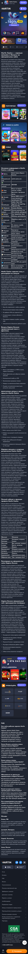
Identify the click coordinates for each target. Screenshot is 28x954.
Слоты (12, 47)
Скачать (23, 2)
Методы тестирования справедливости (14, 908)
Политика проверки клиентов (14, 914)
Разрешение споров (14, 904)
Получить (14, 25)
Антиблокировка (14, 901)
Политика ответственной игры (14, 888)
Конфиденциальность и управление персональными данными (14, 917)
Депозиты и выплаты (14, 894)
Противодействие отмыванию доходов (14, 911)
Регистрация (18, 951)
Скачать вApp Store (9, 867)
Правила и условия (14, 898)
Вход (24, 8)
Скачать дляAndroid (21, 867)
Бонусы (14, 881)
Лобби (6, 47)
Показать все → (21, 105)
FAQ (14, 878)
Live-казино (20, 47)
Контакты (14, 875)
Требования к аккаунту (14, 891)
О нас (14, 872)
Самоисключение (14, 885)
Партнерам (14, 921)
